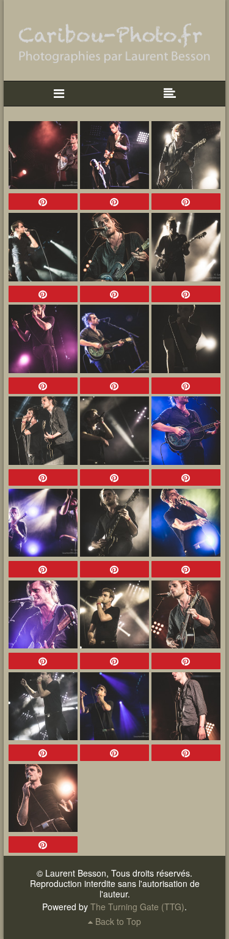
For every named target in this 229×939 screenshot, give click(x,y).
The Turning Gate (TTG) (137, 906)
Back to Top (117, 921)
